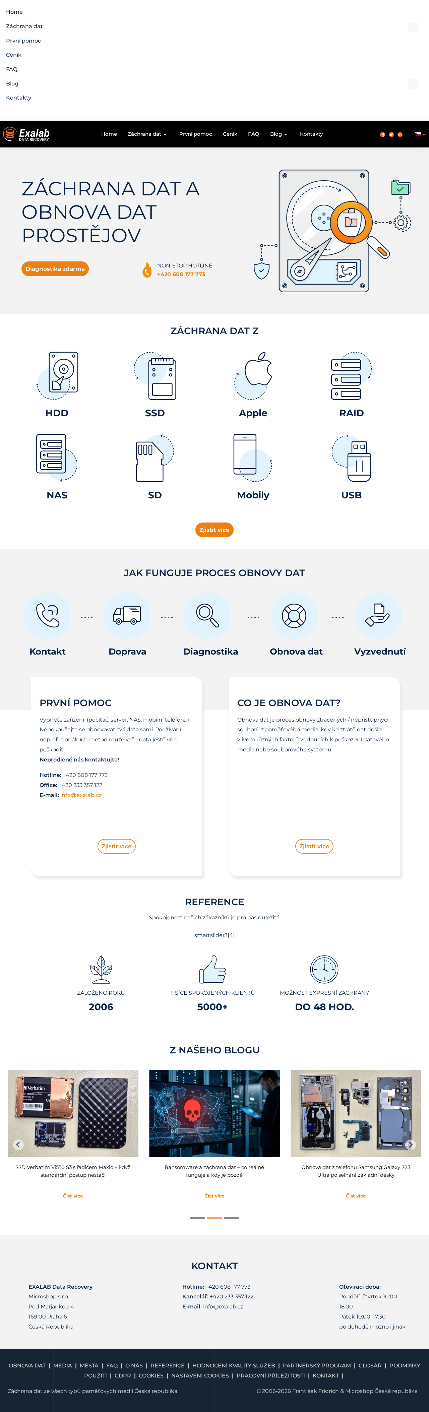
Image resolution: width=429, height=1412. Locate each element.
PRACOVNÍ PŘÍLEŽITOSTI (271, 1375)
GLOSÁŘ (370, 1365)
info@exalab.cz (81, 795)
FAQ (112, 1365)
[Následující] (410, 1145)
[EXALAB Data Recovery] (26, 134)
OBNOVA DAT (27, 1365)
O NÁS (134, 1365)
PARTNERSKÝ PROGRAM (317, 1365)
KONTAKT (326, 1375)
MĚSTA (89, 1365)
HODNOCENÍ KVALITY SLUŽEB (233, 1365)
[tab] (197, 1218)
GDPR (123, 1375)
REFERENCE (167, 1365)
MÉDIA (62, 1365)
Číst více (73, 1196)
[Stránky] (18, 1145)
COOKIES (151, 1375)
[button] (212, 26)
